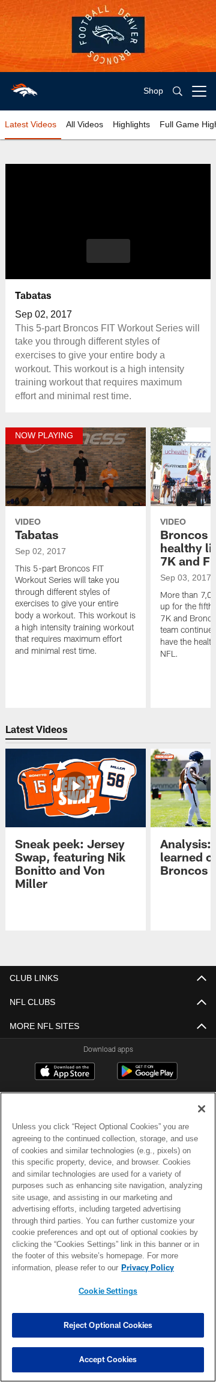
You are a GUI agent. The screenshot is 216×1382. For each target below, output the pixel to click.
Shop (153, 91)
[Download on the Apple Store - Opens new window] (65, 1073)
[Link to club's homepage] (24, 86)
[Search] (177, 91)
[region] (108, 1237)
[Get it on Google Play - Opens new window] (147, 1077)
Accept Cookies (108, 1359)
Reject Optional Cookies (108, 1325)
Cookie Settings (108, 1291)
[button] (108, 251)
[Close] (201, 1109)
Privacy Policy (52, 1267)
